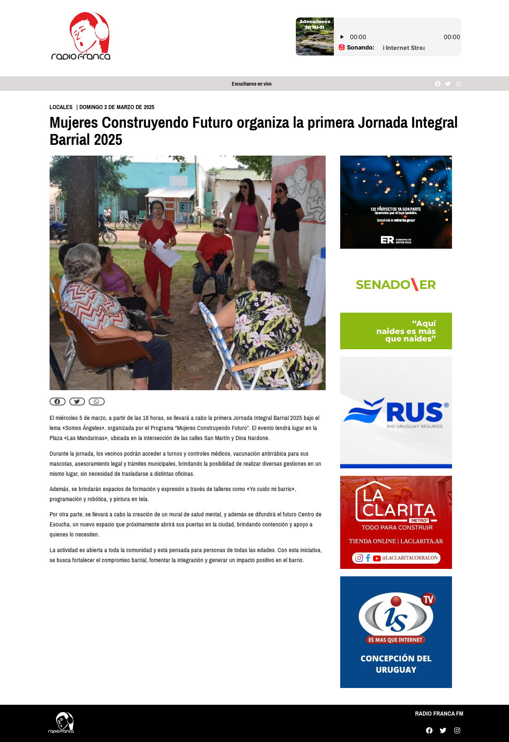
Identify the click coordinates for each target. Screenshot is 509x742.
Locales (61, 107)
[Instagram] (458, 83)
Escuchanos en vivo (252, 84)
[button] (58, 402)
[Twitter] (448, 83)
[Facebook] (438, 83)
